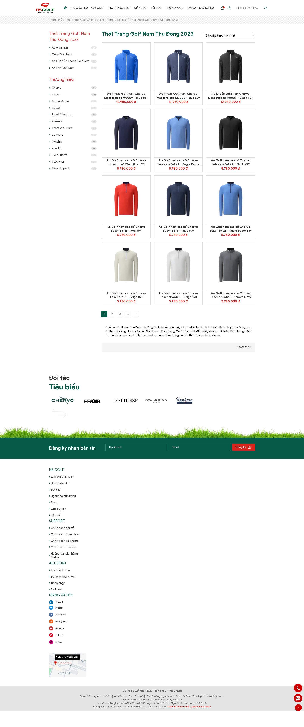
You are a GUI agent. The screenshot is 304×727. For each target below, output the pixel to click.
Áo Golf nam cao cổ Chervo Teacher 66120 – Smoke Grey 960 (230, 295)
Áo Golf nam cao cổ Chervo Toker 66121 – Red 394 (126, 228)
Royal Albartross (73, 114)
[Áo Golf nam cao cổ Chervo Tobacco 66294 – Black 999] (230, 133)
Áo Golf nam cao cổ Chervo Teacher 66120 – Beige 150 (178, 295)
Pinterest (60, 635)
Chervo (74, 87)
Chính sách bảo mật (64, 547)
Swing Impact (73, 168)
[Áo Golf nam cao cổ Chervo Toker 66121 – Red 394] (126, 199)
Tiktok (58, 642)
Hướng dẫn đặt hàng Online (64, 555)
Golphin (73, 141)
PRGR (74, 94)
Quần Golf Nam (73, 54)
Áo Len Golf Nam (73, 68)
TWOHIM (73, 162)
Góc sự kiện (58, 509)
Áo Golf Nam (73, 48)
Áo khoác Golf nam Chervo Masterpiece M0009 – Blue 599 (178, 95)
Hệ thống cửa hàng (63, 496)
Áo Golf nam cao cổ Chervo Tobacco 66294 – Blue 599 (126, 162)
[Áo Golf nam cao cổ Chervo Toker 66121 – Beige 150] (126, 266)
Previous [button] (55, 411)
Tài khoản (57, 589)
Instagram (60, 621)
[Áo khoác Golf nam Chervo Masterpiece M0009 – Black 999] (230, 66)
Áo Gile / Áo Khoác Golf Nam (73, 61)
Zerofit (73, 148)
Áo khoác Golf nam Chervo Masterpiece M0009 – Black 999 (230, 95)
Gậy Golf (97, 7)
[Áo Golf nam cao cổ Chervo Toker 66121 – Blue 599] (178, 199)
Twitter (59, 607)
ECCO (73, 108)
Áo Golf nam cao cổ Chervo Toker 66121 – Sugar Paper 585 (231, 228)
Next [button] (55, 415)
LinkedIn (59, 602)
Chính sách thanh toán (65, 534)
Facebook (60, 614)
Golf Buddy (73, 155)
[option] (64, 400)
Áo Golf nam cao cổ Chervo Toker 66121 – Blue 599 (178, 228)
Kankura (73, 121)
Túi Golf (156, 7)
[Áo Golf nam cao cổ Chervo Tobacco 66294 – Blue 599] (126, 133)
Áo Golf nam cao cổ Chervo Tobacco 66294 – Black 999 (230, 162)
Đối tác (55, 490)
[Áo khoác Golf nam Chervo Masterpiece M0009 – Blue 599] (178, 66)
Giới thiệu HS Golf (62, 477)
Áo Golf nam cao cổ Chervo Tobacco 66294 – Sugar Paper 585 (178, 162)
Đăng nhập (58, 583)
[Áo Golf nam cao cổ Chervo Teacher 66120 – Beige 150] (178, 266)
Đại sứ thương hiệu (201, 7)
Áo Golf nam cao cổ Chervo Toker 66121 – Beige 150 (126, 295)
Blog (54, 502)
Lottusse (73, 135)
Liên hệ (55, 515)
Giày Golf (140, 7)
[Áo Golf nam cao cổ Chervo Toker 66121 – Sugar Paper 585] (230, 199)
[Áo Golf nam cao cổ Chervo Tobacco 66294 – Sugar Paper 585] (178, 133)
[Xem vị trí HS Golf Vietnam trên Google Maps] (67, 665)
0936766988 (298, 698)
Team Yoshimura (73, 128)
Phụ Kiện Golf (175, 7)
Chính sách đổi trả (62, 528)
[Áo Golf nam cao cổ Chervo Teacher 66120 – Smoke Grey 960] (230, 266)
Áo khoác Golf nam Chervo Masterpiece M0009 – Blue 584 (126, 95)
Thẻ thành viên (60, 570)
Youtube (59, 628)
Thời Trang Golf (119, 7)
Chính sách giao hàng (65, 541)
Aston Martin (73, 101)
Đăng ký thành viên (63, 577)
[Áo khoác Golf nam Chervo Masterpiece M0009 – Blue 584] (126, 66)
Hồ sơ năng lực (60, 483)
